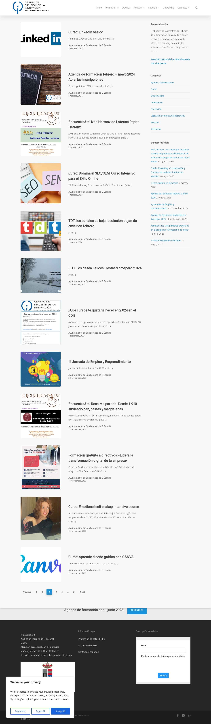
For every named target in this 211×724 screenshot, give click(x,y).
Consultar (137, 610)
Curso (153, 89)
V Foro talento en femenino (164, 182)
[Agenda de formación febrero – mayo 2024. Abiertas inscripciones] (41, 84)
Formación (156, 109)
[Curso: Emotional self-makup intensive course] (41, 518)
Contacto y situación (88, 651)
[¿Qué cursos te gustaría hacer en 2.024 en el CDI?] (41, 322)
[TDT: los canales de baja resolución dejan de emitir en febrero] (41, 231)
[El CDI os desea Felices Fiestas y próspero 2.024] (41, 275)
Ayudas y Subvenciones (162, 82)
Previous (27, 592)
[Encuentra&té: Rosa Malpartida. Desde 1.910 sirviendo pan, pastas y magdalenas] (41, 416)
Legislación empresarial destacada (168, 115)
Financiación (157, 102)
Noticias (155, 122)
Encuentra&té (157, 95)
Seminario (156, 129)
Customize (20, 711)
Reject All (40, 711)
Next (82, 592)
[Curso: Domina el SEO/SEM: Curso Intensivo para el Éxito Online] (41, 183)
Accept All (60, 711)
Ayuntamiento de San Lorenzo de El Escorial (89, 45)
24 (74, 592)
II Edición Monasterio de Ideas (166, 240)
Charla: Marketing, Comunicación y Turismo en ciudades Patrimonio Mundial (168, 172)
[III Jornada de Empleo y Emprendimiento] (41, 369)
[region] (40, 697)
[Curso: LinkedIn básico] (41, 39)
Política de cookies (87, 645)
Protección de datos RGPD (91, 638)
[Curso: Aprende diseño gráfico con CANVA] (41, 564)
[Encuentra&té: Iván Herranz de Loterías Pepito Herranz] (41, 134)
